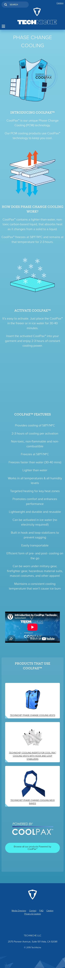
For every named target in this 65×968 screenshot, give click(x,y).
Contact (32, 910)
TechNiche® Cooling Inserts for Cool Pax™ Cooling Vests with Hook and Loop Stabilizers (32, 755)
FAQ (41, 910)
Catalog (60, 3)
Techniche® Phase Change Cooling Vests (32, 715)
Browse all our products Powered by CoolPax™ (32, 848)
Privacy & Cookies (32, 914)
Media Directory (19, 910)
